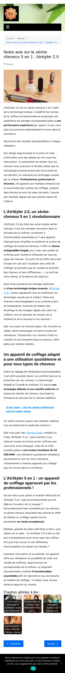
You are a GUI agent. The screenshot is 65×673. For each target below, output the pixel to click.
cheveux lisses (34, 432)
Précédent (15, 643)
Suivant (51, 643)
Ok (33, 668)
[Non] (61, 663)
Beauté (9, 64)
